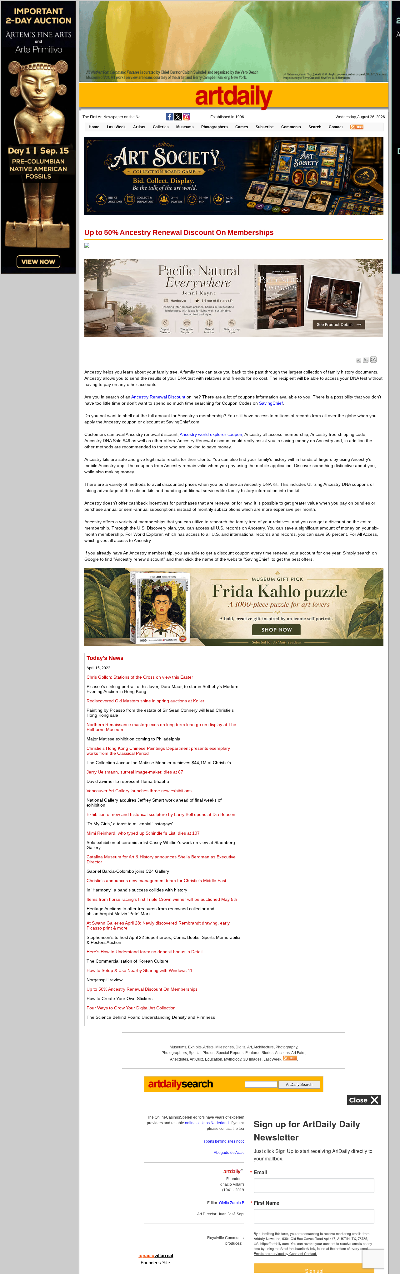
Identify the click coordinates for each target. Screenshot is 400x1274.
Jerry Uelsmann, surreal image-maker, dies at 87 (135, 771)
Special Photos (201, 1053)
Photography (286, 1047)
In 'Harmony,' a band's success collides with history (137, 889)
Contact (336, 127)
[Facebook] (169, 119)
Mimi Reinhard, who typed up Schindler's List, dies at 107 (143, 833)
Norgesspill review (104, 979)
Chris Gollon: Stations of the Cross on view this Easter (140, 677)
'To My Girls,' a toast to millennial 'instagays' (130, 823)
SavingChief (271, 403)
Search (314, 127)
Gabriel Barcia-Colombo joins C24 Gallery (128, 871)
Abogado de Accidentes (234, 1152)
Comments (291, 127)
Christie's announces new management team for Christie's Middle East (156, 880)
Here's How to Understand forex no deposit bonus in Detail (144, 951)
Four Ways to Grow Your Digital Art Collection (131, 1007)
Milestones (224, 1047)
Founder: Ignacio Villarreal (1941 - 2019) (233, 1184)
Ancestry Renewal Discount (158, 396)
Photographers (214, 127)
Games (241, 127)
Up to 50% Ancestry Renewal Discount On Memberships (142, 989)
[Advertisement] (311, 698)
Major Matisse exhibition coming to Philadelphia (133, 738)
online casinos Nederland (207, 1123)
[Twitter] (178, 119)
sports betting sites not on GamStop (234, 1141)
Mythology (232, 1059)
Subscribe (265, 127)
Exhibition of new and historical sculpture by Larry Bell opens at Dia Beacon (161, 814)
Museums (185, 127)
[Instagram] (186, 119)
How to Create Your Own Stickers (119, 998)
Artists (139, 127)
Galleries (161, 127)
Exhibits (195, 1047)
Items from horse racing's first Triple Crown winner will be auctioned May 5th (162, 899)
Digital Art (244, 1047)
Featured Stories (259, 1053)
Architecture (263, 1047)
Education (213, 1059)
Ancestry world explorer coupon (211, 434)
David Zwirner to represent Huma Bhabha (128, 781)
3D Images (252, 1059)
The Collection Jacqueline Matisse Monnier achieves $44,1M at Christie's (159, 762)
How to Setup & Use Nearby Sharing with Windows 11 (139, 970)
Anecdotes (179, 1059)
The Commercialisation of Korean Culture (127, 961)
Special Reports (229, 1053)
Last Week (116, 127)
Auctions (282, 1053)
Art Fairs (298, 1053)
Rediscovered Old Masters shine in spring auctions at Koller (145, 700)
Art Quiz (196, 1059)
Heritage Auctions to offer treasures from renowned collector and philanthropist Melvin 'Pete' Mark (150, 911)
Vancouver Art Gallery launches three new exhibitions (139, 790)
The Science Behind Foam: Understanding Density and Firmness (151, 1017)
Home (94, 127)
